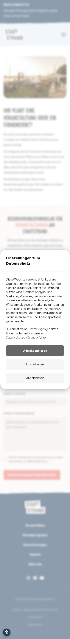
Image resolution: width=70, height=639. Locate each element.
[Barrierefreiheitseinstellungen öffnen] (6, 632)
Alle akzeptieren (35, 351)
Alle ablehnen (35, 378)
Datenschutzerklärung (20, 337)
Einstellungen (35, 364)
